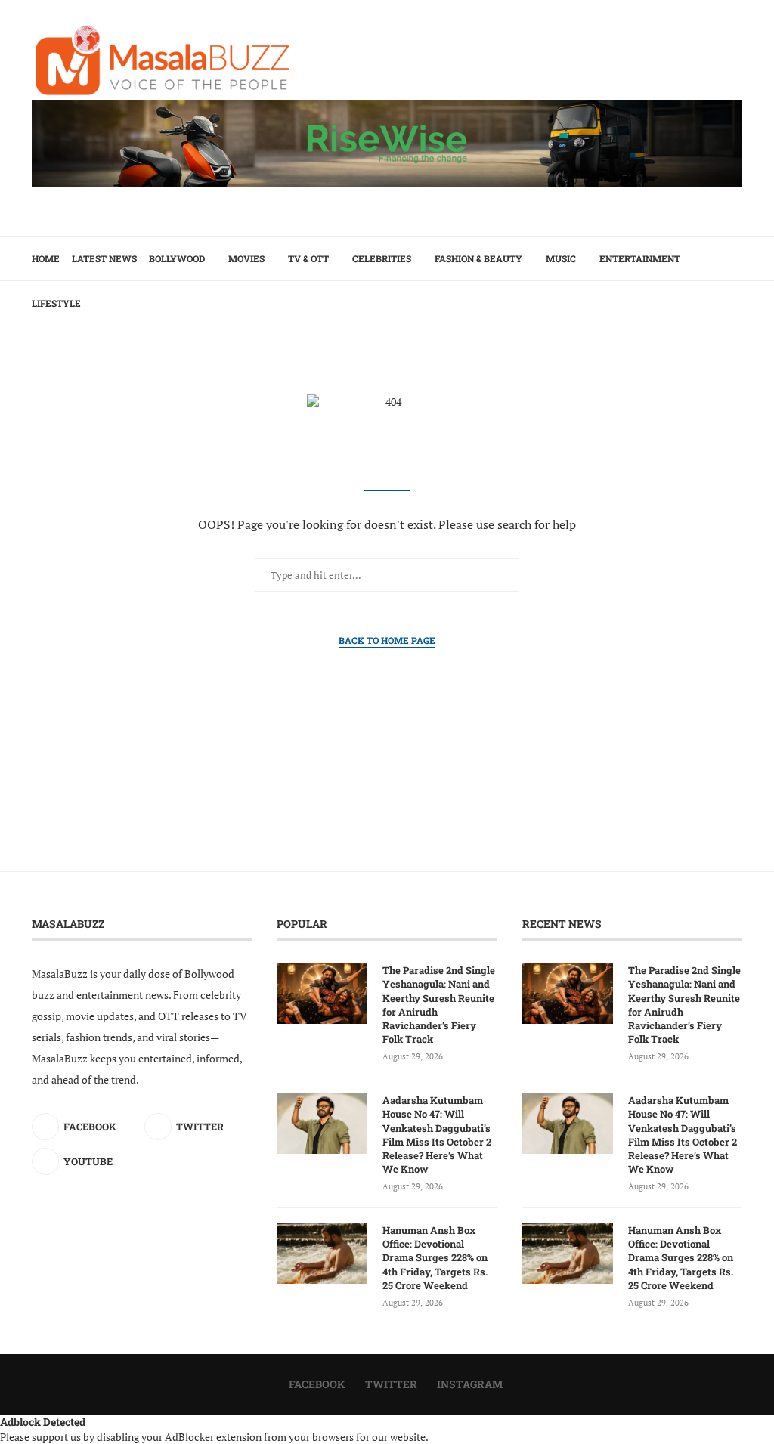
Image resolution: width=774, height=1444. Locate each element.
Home (46, 258)
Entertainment (639, 258)
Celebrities (381, 258)
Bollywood (177, 258)
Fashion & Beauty (478, 258)
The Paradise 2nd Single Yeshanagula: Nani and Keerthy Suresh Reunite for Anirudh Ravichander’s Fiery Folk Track (438, 1004)
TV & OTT (308, 258)
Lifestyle (56, 303)
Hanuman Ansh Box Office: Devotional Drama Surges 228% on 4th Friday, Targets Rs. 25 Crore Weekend (435, 1257)
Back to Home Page (387, 640)
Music (561, 258)
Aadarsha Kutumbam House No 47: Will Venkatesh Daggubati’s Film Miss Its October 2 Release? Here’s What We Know (436, 1134)
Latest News (104, 258)
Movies (246, 258)
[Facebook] (713, 348)
